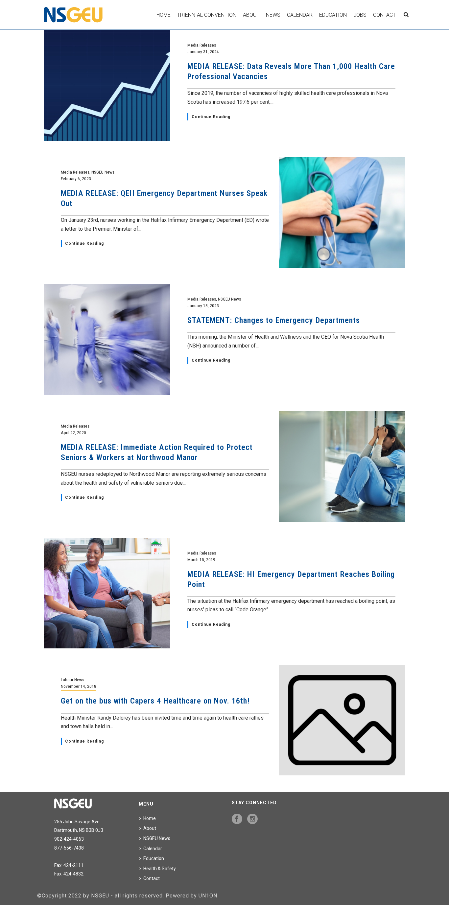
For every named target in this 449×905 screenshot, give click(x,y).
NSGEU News (102, 172)
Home (163, 15)
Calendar (300, 15)
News (273, 15)
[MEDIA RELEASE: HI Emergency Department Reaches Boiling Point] (107, 593)
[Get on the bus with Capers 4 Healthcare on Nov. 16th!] (342, 720)
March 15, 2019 (201, 559)
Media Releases (201, 45)
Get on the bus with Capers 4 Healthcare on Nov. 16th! (155, 700)
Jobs (359, 15)
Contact (384, 15)
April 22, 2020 (73, 432)
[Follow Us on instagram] (252, 819)
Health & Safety (159, 868)
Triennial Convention (206, 15)
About (251, 15)
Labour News (72, 679)
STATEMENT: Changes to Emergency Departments (273, 320)
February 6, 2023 (76, 178)
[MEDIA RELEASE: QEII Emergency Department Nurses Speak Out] (342, 212)
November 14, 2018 (78, 686)
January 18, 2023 (203, 305)
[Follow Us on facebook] (237, 819)
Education (333, 15)
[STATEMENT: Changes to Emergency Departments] (107, 339)
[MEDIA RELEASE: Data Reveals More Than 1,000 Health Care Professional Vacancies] (107, 85)
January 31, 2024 (203, 51)
